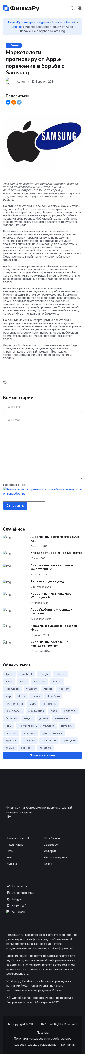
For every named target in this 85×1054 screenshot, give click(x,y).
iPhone (60, 674)
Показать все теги (42, 755)
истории (67, 725)
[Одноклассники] (13, 102)
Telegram (18, 899)
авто (54, 710)
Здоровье (51, 844)
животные (62, 718)
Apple (9, 674)
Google (44, 674)
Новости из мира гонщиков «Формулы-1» (51, 595)
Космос (64, 688)
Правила (43, 1032)
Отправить (15, 505)
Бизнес (16, 27)
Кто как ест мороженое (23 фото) (56, 553)
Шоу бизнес (36, 710)
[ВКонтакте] (8, 102)
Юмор (48, 863)
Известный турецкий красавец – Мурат (54, 628)
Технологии (13, 710)
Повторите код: (14, 485)
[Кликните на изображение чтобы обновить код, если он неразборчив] (42, 491)
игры (9, 725)
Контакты (68, 1044)
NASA (9, 681)
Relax (23, 681)
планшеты (49, 740)
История (50, 851)
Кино (9, 857)
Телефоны (49, 703)
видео (28, 718)
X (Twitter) (19, 905)
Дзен (21, 912)
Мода (21, 696)
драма (43, 718)
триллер (45, 747)
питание (29, 740)
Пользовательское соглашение (34, 1044)
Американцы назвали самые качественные (51, 567)
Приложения (14, 703)
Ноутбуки (53, 696)
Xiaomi (57, 681)
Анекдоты (12, 688)
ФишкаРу (24, 8)
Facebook (26, 674)
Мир (8, 696)
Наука (36, 696)
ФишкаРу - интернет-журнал (28, 22)
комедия (29, 733)
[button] (79, 8)
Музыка (11, 863)
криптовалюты (52, 733)
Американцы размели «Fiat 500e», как (55, 539)
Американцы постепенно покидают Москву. (49, 644)
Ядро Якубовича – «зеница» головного (51, 611)
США (33, 703)
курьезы (11, 740)
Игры (9, 851)
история (11, 733)
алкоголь (70, 710)
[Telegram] (19, 102)
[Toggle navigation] (65, 8)
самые (10, 747)
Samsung (40, 681)
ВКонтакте (19, 886)
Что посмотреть (55, 857)
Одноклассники (23, 893)
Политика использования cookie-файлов (42, 1038)
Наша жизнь (15, 844)
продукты (69, 740)
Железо (31, 688)
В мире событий (63, 22)
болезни (11, 718)
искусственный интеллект (37, 725)
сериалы (27, 747)
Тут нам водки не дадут (48, 581)
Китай (48, 688)
